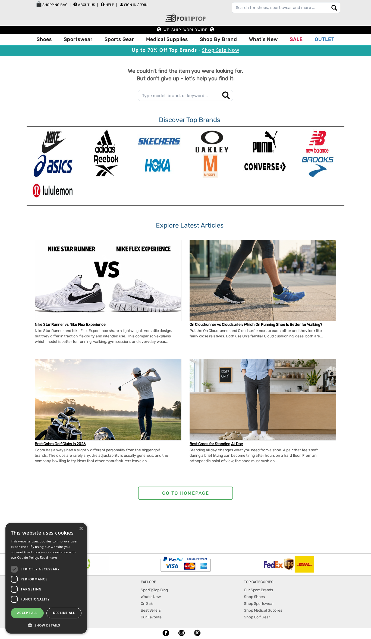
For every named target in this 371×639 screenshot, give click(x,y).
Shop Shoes (254, 597)
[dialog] (46, 578)
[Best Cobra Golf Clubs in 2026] (108, 405)
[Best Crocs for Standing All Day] (263, 402)
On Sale (147, 603)
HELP (109, 5)
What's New (263, 39)
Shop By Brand (218, 39)
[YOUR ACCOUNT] (75, 4)
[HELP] (103, 4)
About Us (86, 5)
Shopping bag (55, 5)
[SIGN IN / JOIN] (121, 4)
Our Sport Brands (258, 590)
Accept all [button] (27, 613)
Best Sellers (151, 610)
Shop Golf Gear (257, 617)
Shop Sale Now (220, 50)
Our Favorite (151, 617)
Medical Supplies (167, 39)
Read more (48, 557)
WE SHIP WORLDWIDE (185, 30)
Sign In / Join (136, 5)
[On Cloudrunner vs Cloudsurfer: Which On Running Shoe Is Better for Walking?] (263, 280)
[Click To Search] (334, 8)
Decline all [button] (64, 613)
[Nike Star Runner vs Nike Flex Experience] (108, 285)
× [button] (81, 529)
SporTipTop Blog (154, 590)
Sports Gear (119, 39)
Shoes (44, 39)
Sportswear (78, 39)
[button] (46, 625)
